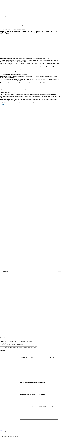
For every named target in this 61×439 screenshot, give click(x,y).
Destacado (3, 29)
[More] (32, 56)
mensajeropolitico (5, 55)
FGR (16, 104)
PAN (18, 104)
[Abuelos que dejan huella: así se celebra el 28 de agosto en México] (9, 382)
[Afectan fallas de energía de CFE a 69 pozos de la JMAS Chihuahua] (9, 394)
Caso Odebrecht (11, 104)
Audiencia (6, 104)
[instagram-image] (10, 283)
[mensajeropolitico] (0, 55)
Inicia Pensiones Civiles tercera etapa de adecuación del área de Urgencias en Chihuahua (16, 341)
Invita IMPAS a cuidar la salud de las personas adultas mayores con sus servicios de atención (16, 339)
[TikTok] (3, 433)
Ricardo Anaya (22, 104)
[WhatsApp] (29, 56)
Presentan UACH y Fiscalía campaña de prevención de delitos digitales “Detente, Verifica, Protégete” (18, 346)
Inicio (0, 29)
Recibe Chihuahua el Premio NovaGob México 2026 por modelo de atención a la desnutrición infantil (18, 347)
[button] (23, 26)
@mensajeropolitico (6, 270)
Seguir (59, 270)
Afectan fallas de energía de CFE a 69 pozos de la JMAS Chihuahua (11, 344)
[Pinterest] (25, 56)
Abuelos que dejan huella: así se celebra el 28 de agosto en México (32, 382)
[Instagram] (1, 433)
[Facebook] (19, 56)
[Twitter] (22, 56)
